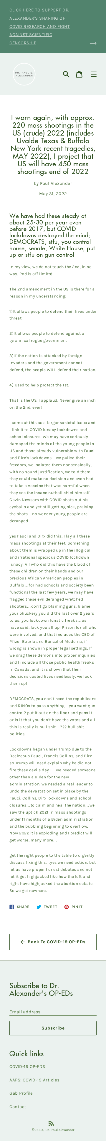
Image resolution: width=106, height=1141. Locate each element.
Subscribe (53, 1028)
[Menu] (93, 74)
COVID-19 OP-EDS (27, 1066)
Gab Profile (21, 1093)
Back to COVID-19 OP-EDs (56, 941)
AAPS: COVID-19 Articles (34, 1080)
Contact (17, 1106)
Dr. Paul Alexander (59, 1130)
